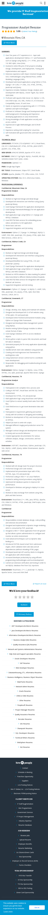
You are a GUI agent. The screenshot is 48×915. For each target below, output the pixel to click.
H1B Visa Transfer (25, 875)
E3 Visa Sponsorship (25, 880)
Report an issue (40, 584)
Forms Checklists (25, 865)
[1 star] (16, 597)
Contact (25, 768)
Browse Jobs (25, 835)
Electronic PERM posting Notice (25, 793)
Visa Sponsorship (25, 857)
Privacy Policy (25, 614)
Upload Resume (25, 840)
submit (24, 605)
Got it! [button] (37, 907)
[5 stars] (32, 597)
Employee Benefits (25, 844)
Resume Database (25, 825)
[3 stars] (24, 597)
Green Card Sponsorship (25, 892)
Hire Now (10, 43)
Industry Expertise (25, 821)
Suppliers (25, 781)
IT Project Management (25, 816)
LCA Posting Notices (25, 785)
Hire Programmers (25, 808)
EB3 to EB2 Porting (25, 888)
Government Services (25, 812)
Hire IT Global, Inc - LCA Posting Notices (25, 789)
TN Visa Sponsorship (25, 884)
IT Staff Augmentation (25, 804)
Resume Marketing (25, 848)
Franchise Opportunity (25, 776)
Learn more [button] (8, 911)
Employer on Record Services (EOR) (25, 861)
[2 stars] (20, 597)
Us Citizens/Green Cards (25, 852)
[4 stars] (28, 597)
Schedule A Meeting (25, 772)
